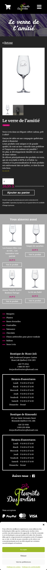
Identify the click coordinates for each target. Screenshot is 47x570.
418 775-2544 (23, 364)
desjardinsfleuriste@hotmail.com (23, 369)
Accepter (23, 550)
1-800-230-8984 (23, 427)
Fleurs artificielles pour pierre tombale (23, 337)
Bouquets (10, 314)
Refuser (23, 556)
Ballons (9, 341)
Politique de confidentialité (31, 567)
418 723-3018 (23, 425)
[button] (43, 525)
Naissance (10, 329)
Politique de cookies (14, 567)
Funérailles (11, 325)
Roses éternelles (13, 321)
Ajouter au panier (18, 192)
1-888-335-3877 (23, 367)
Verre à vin (6, 125)
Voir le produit (12, 265)
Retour (8, 42)
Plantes (9, 318)
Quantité (7, 177)
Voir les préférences (23, 562)
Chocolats (10, 333)
